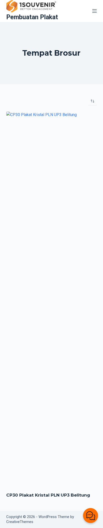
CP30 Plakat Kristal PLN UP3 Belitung (48, 495)
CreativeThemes (19, 522)
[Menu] (94, 11)
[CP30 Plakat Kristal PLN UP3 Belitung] (51, 299)
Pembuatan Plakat (32, 17)
